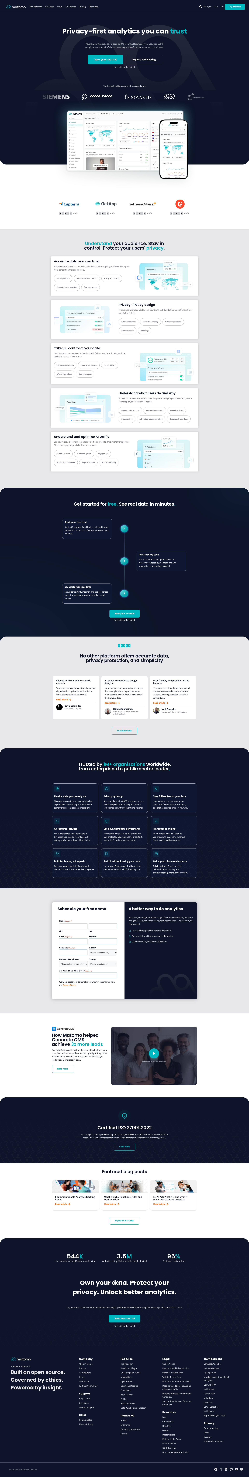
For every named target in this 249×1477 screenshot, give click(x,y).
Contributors (85, 1372)
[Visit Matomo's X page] (221, 1470)
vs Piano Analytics (212, 1368)
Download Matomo (129, 1386)
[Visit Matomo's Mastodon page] (241, 1470)
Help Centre (84, 1398)
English (208, 7)
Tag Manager (127, 1364)
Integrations (126, 1377)
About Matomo (86, 1364)
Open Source (126, 1381)
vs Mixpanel (209, 1411)
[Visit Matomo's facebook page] (215, 1470)
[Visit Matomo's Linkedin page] (226, 1470)
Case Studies (168, 1421)
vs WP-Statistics (211, 1406)
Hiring (82, 1377)
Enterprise (125, 1425)
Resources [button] (93, 6)
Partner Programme (88, 1386)
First (61, 931)
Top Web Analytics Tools (215, 1415)
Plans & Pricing (86, 1424)
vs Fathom (208, 1398)
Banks (124, 1420)
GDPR (206, 1432)
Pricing (82, 6)
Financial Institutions (130, 1429)
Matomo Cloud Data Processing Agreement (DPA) (176, 1387)
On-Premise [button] (71, 6)
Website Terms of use (171, 1377)
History (82, 1368)
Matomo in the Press (171, 1439)
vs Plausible (209, 1393)
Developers (84, 1403)
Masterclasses (168, 1434)
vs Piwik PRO (210, 1384)
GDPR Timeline (169, 1448)
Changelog (126, 1390)
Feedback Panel (128, 1403)
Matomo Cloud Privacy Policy (175, 1368)
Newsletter (167, 1426)
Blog (164, 1417)
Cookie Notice (168, 1364)
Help (222, 7)
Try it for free (235, 6)
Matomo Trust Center (213, 1441)
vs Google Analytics (212, 1364)
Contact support (86, 1407)
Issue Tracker (127, 1394)
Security (208, 1437)
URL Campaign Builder (131, 1372)
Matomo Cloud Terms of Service (176, 1381)
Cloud (59, 6)
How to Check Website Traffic (175, 1452)
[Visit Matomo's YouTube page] (236, 1470)
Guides (165, 1430)
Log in (216, 7)
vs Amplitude (210, 1372)
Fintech (124, 1433)
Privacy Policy (69, 985)
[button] (201, 7)
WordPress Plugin (129, 1368)
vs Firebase (209, 1389)
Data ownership (211, 1428)
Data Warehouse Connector (133, 1407)
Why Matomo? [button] (35, 6)
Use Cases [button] (49, 6)
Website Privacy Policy (172, 1372)
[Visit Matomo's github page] (231, 1470)
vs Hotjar (208, 1402)
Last (90, 931)
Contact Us (84, 1381)
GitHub (124, 1399)
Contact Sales (85, 1420)
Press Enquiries (169, 1443)
